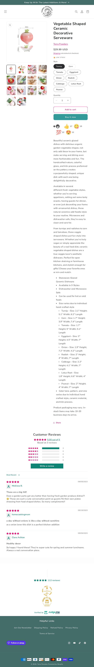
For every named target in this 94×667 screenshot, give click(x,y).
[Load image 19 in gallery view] (32, 90)
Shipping (56, 53)
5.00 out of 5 (53, 439)
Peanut (59, 89)
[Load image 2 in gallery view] (21, 69)
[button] (5, 12)
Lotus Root (76, 84)
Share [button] (58, 422)
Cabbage (60, 84)
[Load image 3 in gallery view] (32, 69)
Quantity (56, 95)
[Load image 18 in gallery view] (21, 90)
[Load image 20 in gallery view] (42, 90)
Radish (71, 78)
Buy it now (70, 117)
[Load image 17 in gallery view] (11, 90)
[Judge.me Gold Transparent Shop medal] (47, 591)
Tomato (59, 72)
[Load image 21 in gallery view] (11, 101)
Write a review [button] (47, 466)
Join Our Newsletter (23, 627)
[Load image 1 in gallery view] (11, 69)
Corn (72, 67)
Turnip (59, 66)
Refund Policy (57, 627)
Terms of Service (47, 633)
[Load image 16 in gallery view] (42, 80)
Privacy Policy (71, 627)
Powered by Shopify (55, 664)
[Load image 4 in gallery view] (42, 69)
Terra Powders (60, 44)
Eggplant (74, 72)
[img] (12, 482)
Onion (59, 78)
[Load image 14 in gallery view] (21, 80)
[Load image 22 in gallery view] (21, 101)
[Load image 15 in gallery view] (32, 80)
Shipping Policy (41, 627)
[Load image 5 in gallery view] (11, 80)
